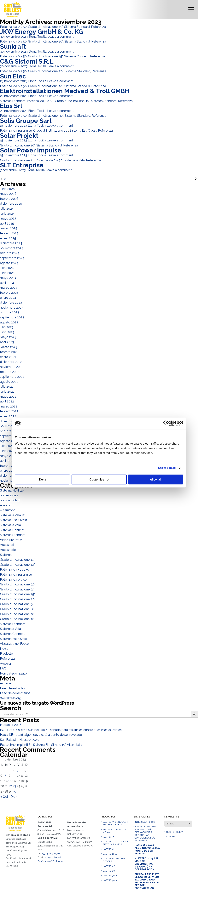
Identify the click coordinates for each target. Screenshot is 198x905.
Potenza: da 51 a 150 (14, 569)
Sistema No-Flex (12, 490)
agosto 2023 (9, 322)
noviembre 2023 (11, 307)
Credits (171, 836)
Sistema (6, 555)
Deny (42, 479)
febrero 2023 (9, 352)
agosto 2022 (9, 382)
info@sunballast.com (55, 857)
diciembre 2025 (11, 203)
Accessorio (8, 550)
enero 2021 (8, 470)
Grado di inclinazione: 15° (45, 27)
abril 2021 (7, 461)
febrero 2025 (9, 233)
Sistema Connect (76, 56)
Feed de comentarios (15, 693)
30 (14, 791)
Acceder (6, 683)
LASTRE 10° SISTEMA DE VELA (114, 860)
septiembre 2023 (12, 317)
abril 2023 (7, 342)
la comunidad (10, 500)
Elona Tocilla (37, 36)
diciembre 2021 (11, 421)
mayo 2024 (8, 278)
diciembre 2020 (11, 475)
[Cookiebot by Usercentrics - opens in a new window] (166, 423)
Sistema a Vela (74, 160)
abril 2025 (7, 223)
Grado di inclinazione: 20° (45, 71)
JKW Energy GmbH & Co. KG (41, 31)
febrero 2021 (9, 466)
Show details (167, 467)
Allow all (155, 479)
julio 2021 (6, 446)
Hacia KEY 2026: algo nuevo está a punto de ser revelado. (41, 735)
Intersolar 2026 (10, 725)
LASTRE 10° (109, 849)
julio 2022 (7, 386)
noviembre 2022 (11, 367)
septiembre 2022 (12, 377)
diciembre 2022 (11, 362)
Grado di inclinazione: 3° (16, 589)
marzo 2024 (8, 287)
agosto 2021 (9, 441)
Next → (102, 178)
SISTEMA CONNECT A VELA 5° (114, 831)
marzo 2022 (8, 406)
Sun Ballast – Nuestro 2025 (19, 740)
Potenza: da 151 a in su (16, 130)
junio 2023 (7, 332)
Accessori (7, 545)
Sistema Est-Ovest (83, 130)
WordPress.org (10, 698)
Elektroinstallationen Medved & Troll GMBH (64, 90)
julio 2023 (7, 327)
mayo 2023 (8, 337)
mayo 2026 (8, 194)
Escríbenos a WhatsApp (50, 861)
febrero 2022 (9, 411)
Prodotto (6, 653)
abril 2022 (7, 401)
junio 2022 (7, 391)
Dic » (14, 797)
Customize (97, 479)
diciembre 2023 (11, 302)
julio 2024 (7, 268)
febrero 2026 (9, 199)
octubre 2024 (9, 253)
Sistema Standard (77, 27)
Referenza (98, 27)
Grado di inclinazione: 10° (45, 41)
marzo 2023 (8, 347)
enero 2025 (8, 238)
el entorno (7, 505)
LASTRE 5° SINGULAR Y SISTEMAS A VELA (115, 823)
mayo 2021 (8, 456)
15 (10, 781)
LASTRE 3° (108, 837)
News (4, 649)
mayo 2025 (8, 218)
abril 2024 (7, 283)
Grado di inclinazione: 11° (17, 160)
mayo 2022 (8, 396)
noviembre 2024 (11, 248)
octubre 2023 (9, 312)
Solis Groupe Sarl (25, 120)
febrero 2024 (9, 292)
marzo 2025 (8, 228)
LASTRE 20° (109, 870)
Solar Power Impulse (30, 150)
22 (10, 786)
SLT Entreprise (22, 165)
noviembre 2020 (11, 480)
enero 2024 (8, 297)
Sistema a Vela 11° (12, 515)
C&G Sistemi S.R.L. (27, 61)
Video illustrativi (11, 540)
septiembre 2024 (12, 258)
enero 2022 (8, 416)
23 (14, 786)
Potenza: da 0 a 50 (13, 27)
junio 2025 (7, 213)
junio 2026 (7, 189)
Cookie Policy (174, 832)
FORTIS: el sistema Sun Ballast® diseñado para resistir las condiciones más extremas (61, 730)
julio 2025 (7, 208)
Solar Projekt (19, 135)
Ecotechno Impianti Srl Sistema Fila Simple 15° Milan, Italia (41, 745)
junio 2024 (7, 273)
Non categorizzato (13, 673)
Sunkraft (13, 46)
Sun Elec (13, 76)
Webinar (6, 663)
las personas (9, 495)
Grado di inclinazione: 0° (17, 614)
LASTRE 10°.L (110, 853)
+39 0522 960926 (51, 853)
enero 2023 (8, 357)
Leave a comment (60, 36)
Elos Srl (11, 105)
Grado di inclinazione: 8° (17, 609)
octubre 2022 (9, 372)
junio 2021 (7, 451)
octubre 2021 (9, 431)
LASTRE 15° (109, 866)
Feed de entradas (12, 688)
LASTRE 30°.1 (110, 875)
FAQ (3, 668)
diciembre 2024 (11, 243)
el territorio (7, 510)
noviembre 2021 (11, 426)
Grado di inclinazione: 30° (45, 115)
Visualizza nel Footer (15, 644)
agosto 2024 (9, 263)
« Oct (4, 797)
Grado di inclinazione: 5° (16, 604)
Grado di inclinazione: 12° (17, 564)
